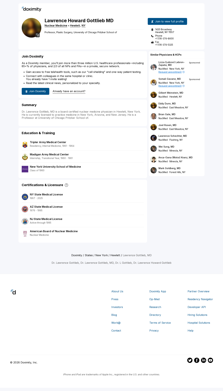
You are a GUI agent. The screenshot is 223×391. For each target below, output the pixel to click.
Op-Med (154, 299)
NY (84, 25)
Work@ (115, 322)
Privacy (154, 330)
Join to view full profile (169, 21)
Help (190, 330)
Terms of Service (160, 322)
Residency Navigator (200, 299)
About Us (117, 291)
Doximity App (157, 291)
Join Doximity (37, 91)
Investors (117, 307)
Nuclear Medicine (56, 25)
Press (114, 299)
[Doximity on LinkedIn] (203, 360)
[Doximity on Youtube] (210, 360)
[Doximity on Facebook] (196, 360)
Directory (155, 314)
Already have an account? (69, 91)
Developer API (197, 307)
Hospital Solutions (199, 322)
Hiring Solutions (197, 314)
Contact (116, 330)
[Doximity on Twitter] (189, 360)
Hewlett (75, 25)
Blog (114, 314)
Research (155, 307)
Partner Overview (198, 291)
